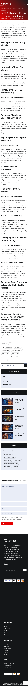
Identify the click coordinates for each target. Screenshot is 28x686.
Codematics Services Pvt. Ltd (19, 684)
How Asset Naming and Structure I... (19, 408)
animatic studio (5, 350)
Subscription (7, 634)
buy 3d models (15, 353)
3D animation (9, 347)
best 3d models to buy (17, 350)
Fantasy (6, 650)
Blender (3, 200)
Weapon (6, 654)
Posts (8, 8)
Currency (6, 646)
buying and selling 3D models (8, 356)
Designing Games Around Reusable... (19, 426)
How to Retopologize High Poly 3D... (20, 434)
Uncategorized (7, 384)
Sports (6, 652)
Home (2, 8)
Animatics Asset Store (7, 18)
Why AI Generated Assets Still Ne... (19, 417)
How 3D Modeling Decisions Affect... (19, 400)
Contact (6, 630)
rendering (4, 359)
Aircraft (6, 644)
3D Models (7, 628)
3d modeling (17, 347)
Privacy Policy (7, 665)
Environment (7, 648)
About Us (6, 626)
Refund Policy (7, 667)
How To (5, 379)
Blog (5, 8)
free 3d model (22, 356)
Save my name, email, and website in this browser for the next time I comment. (12, 518)
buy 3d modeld (5, 353)
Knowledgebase (7, 382)
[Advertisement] (14, 602)
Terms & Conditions (9, 663)
